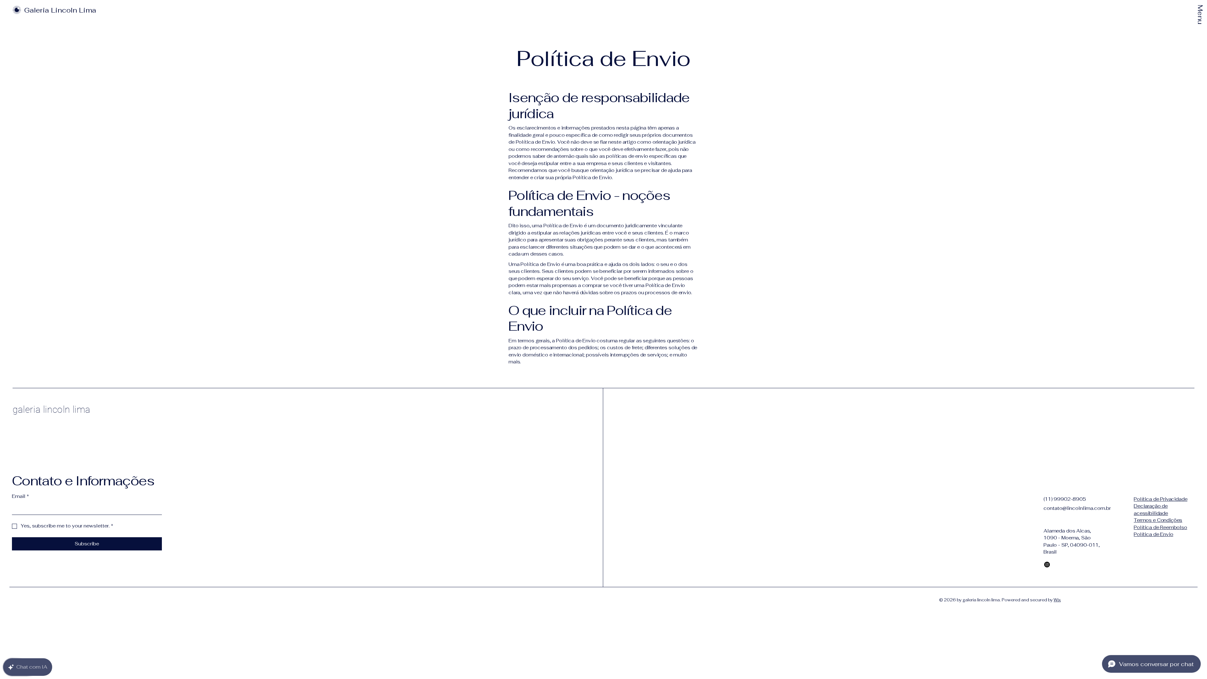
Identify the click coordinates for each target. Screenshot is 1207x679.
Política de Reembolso (1160, 527)
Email (20, 496)
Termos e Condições (1158, 520)
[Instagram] (1047, 564)
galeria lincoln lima (52, 409)
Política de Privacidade (1161, 499)
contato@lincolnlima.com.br (1077, 508)
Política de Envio (1153, 534)
